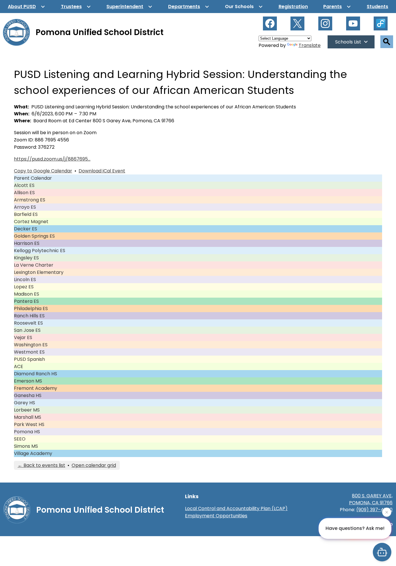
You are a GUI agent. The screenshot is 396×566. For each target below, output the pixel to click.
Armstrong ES (29, 199)
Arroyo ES (25, 207)
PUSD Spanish (29, 359)
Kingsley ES (26, 257)
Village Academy (33, 453)
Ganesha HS (27, 395)
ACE (18, 366)
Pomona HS (27, 431)
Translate (310, 45)
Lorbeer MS (27, 410)
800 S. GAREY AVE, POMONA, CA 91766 (371, 499)
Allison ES (24, 192)
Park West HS (29, 424)
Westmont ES (29, 352)
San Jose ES (27, 330)
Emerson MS (28, 381)
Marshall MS (27, 417)
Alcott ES (24, 185)
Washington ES (31, 344)
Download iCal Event (102, 171)
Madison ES (26, 294)
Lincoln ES (25, 279)
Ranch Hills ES (29, 315)
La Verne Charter (33, 265)
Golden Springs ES (34, 236)
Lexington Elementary (38, 272)
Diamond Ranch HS (35, 373)
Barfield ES (26, 214)
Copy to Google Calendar (43, 171)
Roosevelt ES (28, 323)
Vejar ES (23, 337)
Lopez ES (24, 286)
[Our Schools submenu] (244, 6)
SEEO (20, 439)
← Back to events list (41, 465)
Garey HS (24, 402)
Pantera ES (26, 301)
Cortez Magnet (31, 221)
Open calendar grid (94, 465)
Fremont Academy (35, 388)
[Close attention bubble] (386, 513)
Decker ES (25, 228)
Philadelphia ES (31, 308)
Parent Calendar (33, 178)
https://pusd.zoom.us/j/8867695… (52, 159)
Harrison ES (26, 243)
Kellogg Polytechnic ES (39, 250)
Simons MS (26, 446)
